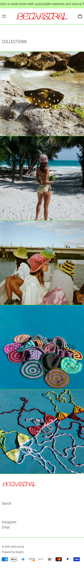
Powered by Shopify (13, 552)
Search (6, 503)
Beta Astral (17, 546)
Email (5, 527)
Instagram (9, 522)
